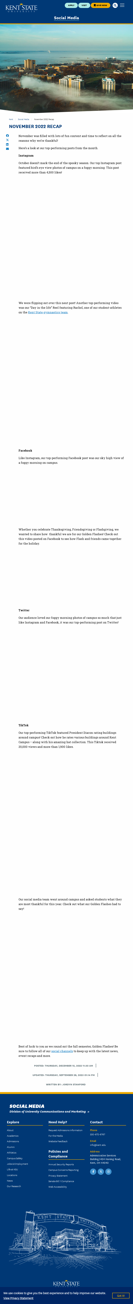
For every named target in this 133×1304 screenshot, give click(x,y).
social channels (62, 1051)
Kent (11, 119)
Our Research (14, 1186)
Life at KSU (12, 1169)
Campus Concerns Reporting (63, 1170)
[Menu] (122, 5)
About (10, 1130)
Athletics (11, 1152)
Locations (12, 1175)
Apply (71, 5)
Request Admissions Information (65, 1130)
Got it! (121, 1295)
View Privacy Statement (18, 1298)
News (10, 1180)
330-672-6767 (97, 1134)
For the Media (55, 1136)
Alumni (11, 1147)
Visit (84, 5)
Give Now (101, 5)
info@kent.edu (98, 1145)
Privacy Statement (58, 1175)
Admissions (13, 1141)
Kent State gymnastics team (48, 312)
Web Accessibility (57, 1186)
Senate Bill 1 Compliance (61, 1181)
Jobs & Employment (17, 1164)
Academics (12, 1136)
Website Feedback (58, 1141)
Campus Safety (15, 1158)
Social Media (66, 17)
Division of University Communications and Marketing (48, 1111)
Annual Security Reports (61, 1164)
